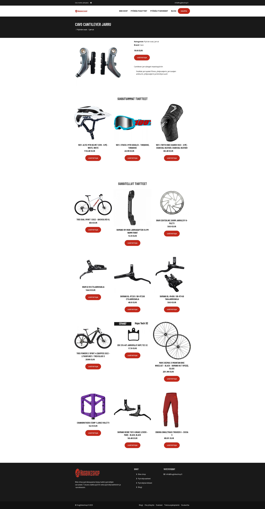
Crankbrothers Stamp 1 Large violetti (93, 422)
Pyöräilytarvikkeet (159, 11)
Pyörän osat (82, 29)
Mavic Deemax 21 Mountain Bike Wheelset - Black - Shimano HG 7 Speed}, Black (172, 365)
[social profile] (91, 3)
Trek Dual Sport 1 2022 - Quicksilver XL (93, 219)
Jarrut (91, 29)
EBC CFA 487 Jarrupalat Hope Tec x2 (132, 345)
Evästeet (159, 505)
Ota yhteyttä (149, 505)
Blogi (173, 11)
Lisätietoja (142, 57)
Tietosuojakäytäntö (171, 505)
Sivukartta (185, 505)
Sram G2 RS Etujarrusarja (93, 287)
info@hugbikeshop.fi (181, 3)
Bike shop (123, 11)
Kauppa (184, 11)
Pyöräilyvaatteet (139, 11)
